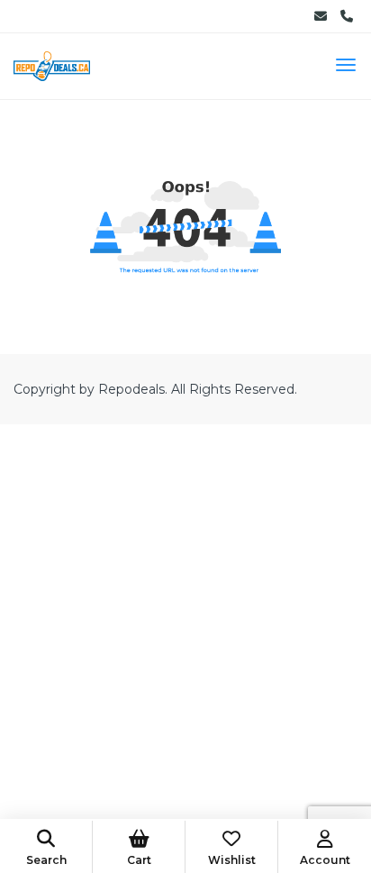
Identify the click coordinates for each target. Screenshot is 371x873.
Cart (139, 860)
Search (46, 860)
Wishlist (232, 860)
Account (325, 860)
